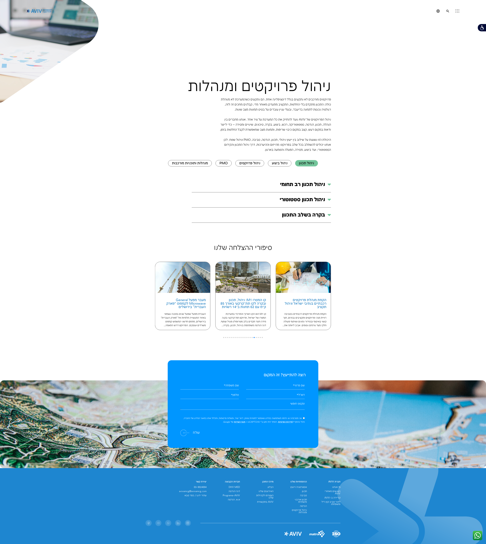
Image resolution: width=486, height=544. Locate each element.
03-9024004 (200, 487)
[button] (262, 337)
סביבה (303, 495)
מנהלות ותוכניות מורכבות (190, 163)
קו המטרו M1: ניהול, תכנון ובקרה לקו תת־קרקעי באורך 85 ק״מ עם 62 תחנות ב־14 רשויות (303, 303)
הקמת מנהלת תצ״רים (190, 300)
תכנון (304, 491)
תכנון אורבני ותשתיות (301, 500)
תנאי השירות (239, 422)
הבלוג (271, 487)
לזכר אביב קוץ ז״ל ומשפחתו (330, 503)
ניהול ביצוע (279, 163)
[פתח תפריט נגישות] (482, 27)
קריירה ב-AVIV (332, 498)
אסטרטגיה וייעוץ (298, 487)
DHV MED (234, 487)
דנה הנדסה (234, 491)
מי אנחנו (336, 487)
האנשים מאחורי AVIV (332, 492)
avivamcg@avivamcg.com (193, 491)
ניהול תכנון (306, 163)
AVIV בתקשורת (265, 502)
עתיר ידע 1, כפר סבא (196, 495)
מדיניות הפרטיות (285, 422)
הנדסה (303, 506)
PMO (223, 163)
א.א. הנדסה (234, 499)
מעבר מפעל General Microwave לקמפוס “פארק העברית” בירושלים (246, 303)
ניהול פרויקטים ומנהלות (299, 511)
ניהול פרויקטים (249, 163)
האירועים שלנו (266, 491)
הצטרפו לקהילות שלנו (265, 496)
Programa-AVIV (231, 495)
